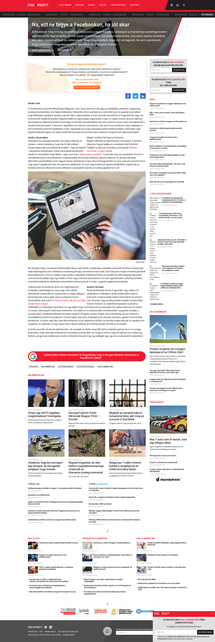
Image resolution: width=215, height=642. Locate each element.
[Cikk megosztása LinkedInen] (143, 96)
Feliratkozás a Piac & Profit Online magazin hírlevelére (138, 629)
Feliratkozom (179, 70)
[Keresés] (184, 5)
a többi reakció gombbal (89, 154)
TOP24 (34, 484)
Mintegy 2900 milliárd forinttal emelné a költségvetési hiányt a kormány (114, 521)
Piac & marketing (105, 367)
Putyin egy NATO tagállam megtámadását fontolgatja (45, 414)
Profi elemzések (118, 5)
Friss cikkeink (65, 5)
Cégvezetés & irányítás (94, 538)
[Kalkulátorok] (172, 5)
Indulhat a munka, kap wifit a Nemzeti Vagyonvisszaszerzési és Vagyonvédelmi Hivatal (54, 512)
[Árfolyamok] (178, 5)
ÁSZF (41, 632)
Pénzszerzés (157, 402)
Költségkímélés (158, 312)
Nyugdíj (91, 5)
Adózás (103, 5)
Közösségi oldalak (85, 367)
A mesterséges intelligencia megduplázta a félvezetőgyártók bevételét (47, 586)
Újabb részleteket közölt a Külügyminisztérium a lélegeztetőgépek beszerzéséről (55, 503)
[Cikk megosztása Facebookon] (128, 96)
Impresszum (32, 632)
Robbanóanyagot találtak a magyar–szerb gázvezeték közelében (55, 488)
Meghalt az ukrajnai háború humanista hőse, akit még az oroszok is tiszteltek (126, 416)
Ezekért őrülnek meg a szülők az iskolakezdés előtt (167, 568)
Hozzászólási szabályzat (68, 632)
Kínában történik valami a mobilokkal (163, 555)
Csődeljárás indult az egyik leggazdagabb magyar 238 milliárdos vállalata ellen (171, 286)
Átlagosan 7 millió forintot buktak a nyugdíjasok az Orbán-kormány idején (125, 466)
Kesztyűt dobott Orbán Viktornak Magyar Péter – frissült (84, 416)
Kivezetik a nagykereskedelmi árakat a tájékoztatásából (112, 497)
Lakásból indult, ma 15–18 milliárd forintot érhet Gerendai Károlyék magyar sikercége (172, 242)
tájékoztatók (44, 635)
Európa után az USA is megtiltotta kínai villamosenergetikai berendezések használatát (48, 580)
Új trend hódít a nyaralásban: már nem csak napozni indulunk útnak (167, 165)
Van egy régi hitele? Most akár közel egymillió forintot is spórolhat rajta (165, 371)
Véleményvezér (36, 375)
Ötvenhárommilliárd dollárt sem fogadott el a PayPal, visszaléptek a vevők (173, 268)
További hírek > (157, 304)
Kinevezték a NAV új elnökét (100, 504)
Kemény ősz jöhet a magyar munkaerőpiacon (168, 121)
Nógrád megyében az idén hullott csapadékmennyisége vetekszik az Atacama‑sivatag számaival (86, 467)
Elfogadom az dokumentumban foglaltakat (183, 638)
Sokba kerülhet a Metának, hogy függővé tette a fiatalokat (167, 544)
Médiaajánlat (50, 632)
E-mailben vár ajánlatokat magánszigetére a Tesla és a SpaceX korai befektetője (174, 200)
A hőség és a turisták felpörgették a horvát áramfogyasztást (167, 156)
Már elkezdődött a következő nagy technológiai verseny (52, 592)
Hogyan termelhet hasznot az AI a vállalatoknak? (163, 138)
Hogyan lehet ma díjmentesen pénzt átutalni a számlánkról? (168, 380)
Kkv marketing (48, 367)
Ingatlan (80, 5)
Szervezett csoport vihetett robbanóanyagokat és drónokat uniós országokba (116, 489)
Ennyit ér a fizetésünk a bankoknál (164, 462)
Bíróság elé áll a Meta (147, 579)
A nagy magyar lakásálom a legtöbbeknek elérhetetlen (167, 470)
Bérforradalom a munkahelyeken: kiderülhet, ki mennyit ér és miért (168, 147)
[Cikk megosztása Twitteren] (135, 96)
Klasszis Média (69, 635)
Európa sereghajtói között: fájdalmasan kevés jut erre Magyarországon (166, 389)
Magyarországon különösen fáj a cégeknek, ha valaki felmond (112, 568)
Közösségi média (65, 367)
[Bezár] (213, 613)
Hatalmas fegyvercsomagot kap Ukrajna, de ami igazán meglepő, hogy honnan (45, 466)
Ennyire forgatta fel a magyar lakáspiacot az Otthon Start (168, 105)
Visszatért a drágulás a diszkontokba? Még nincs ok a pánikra (168, 174)
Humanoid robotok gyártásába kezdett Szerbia (166, 129)
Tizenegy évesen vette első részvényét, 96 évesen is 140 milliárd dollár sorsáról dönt (170, 215)
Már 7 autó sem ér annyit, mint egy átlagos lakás (167, 114)
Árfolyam (134, 5)
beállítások (56, 635)
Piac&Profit (64, 50)
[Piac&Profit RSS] (50, 627)
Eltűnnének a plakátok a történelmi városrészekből (159, 583)
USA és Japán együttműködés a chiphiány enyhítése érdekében (56, 568)
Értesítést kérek (205, 632)
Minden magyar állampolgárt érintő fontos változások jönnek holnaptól (114, 512)
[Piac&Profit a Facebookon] (45, 627)
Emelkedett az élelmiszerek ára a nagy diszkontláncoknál (52, 520)
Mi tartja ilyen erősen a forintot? (163, 456)
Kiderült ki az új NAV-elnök (39, 495)
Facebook (33, 367)
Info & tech (34, 538)
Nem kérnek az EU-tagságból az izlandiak (167, 182)
